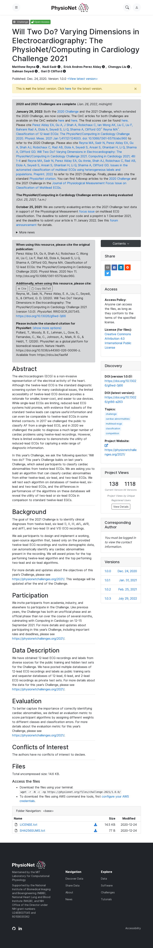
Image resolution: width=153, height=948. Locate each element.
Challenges (108, 892)
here (68, 88)
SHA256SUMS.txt (32, 830)
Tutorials (106, 899)
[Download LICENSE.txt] (95, 824)
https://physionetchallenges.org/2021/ (38, 579)
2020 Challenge (68, 111)
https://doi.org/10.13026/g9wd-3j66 (41, 316)
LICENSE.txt (28, 824)
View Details (121, 506)
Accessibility (133, 928)
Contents (120, 243)
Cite (23, 288)
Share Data (72, 885)
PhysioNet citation (42, 178)
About (69, 892)
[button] (108, 267)
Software (107, 885)
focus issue (87, 211)
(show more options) (47, 328)
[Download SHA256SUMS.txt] (95, 830)
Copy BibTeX (42, 288)
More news (27, 232)
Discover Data (74, 878)
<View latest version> (82, 79)
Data (104, 878)
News (68, 899)
